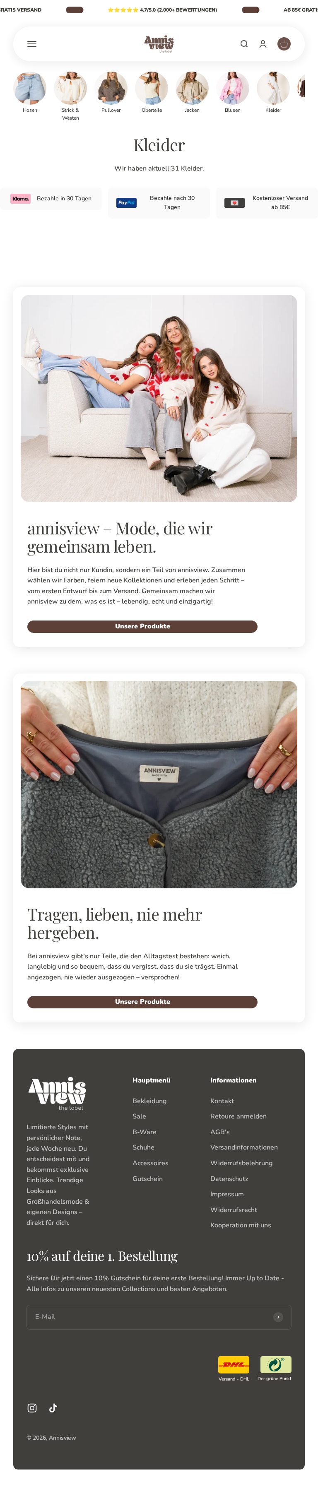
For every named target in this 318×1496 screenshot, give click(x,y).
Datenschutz (229, 1178)
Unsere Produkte (142, 626)
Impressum (227, 1194)
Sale (139, 1116)
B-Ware (144, 1132)
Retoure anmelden (238, 1116)
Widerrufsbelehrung (241, 1163)
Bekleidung (149, 1101)
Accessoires (150, 1163)
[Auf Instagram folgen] (32, 1408)
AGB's (220, 1132)
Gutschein (147, 1178)
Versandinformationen (244, 1147)
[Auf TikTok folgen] (53, 1408)
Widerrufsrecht (233, 1210)
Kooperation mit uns (240, 1225)
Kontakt (222, 1101)
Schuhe (143, 1147)
